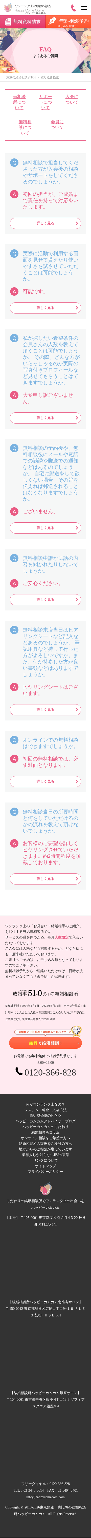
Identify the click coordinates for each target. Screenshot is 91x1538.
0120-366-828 (60, 1484)
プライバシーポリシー (45, 1172)
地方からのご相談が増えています (45, 1149)
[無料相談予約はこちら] (45, 1037)
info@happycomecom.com (45, 1497)
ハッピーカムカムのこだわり (45, 1127)
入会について (71, 99)
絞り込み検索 (50, 77)
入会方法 (60, 1110)
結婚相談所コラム (45, 1132)
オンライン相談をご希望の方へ (45, 1138)
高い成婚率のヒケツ (45, 1116)
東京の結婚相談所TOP (21, 77)
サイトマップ (45, 1166)
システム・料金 (36, 1110)
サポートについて (45, 102)
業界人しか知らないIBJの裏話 (45, 1155)
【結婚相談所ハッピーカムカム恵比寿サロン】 (45, 1302)
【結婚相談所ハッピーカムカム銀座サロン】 (45, 1393)
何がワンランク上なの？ (45, 1104)
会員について (57, 124)
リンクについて (45, 1160)
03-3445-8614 (34, 1490)
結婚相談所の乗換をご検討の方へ (45, 1144)
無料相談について (25, 127)
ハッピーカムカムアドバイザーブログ (45, 1121)
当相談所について (19, 102)
